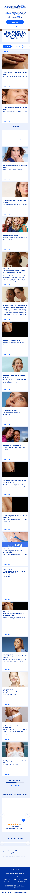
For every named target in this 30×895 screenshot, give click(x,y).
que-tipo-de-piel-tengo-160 (12, 144)
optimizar (6, 7)
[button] (23, 820)
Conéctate (15, 869)
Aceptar (15, 22)
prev (2, 815)
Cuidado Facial (8, 132)
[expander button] (15, 862)
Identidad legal (22, 879)
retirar (18, 16)
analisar (22, 5)
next (28, 815)
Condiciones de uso (15, 877)
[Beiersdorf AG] (7, 893)
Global (22, 882)
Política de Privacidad (10, 879)
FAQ (5, 882)
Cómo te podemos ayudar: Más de (15, 887)
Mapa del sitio (12, 882)
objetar (22, 7)
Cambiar (15, 26)
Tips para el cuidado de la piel (13, 140)
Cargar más (15, 786)
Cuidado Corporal (9, 136)
